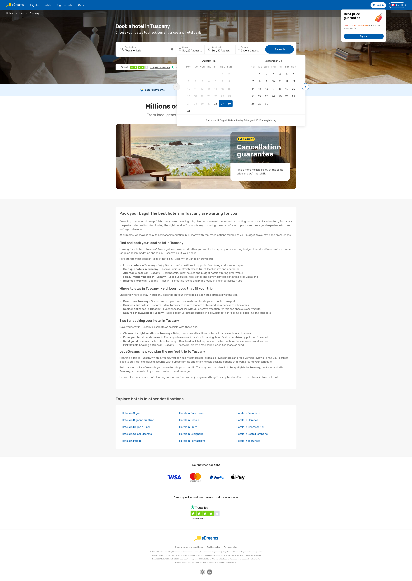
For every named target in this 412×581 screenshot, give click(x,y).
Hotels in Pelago (131, 440)
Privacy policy (230, 547)
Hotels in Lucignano (191, 433)
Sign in (364, 36)
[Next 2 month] (305, 86)
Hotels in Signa (131, 413)
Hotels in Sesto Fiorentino (252, 433)
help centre (231, 562)
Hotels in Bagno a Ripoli (136, 427)
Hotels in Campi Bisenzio (137, 433)
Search (280, 49)
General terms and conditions (189, 547)
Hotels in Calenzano (191, 413)
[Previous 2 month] (176, 86)
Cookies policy (213, 547)
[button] (172, 49)
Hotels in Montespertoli (250, 427)
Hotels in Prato (188, 427)
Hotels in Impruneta (248, 440)
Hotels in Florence (247, 420)
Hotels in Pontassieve (192, 440)
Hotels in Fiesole (189, 420)
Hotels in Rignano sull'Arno (138, 420)
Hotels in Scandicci (248, 413)
